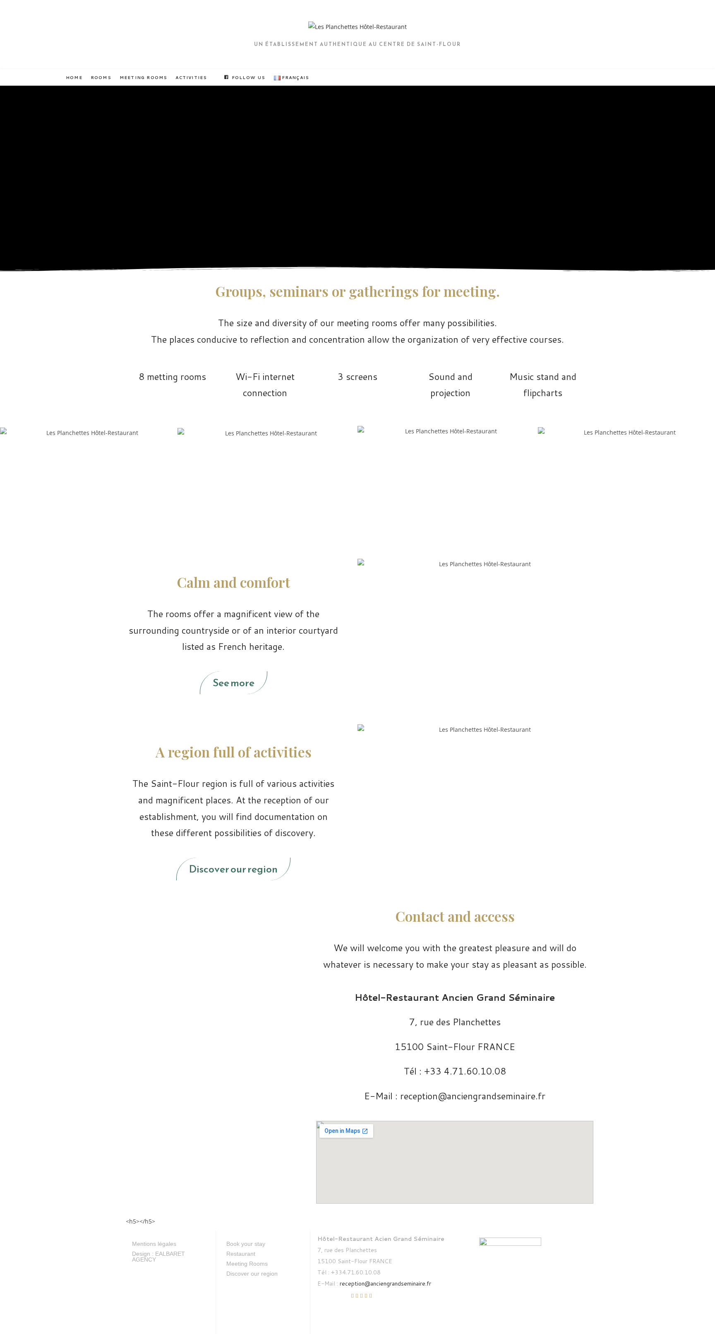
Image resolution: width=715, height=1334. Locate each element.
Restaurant (240, 1253)
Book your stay (245, 1243)
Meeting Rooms (247, 1263)
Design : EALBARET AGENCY (158, 1256)
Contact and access (455, 916)
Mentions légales (154, 1243)
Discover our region (252, 1273)
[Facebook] (326, 1300)
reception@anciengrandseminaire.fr (385, 1283)
